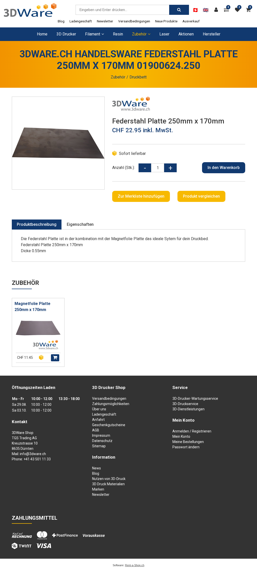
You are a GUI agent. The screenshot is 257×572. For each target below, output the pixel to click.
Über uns (99, 409)
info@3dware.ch (33, 454)
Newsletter (105, 21)
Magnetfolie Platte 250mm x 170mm (32, 306)
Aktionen (186, 34)
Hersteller (211, 34)
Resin (118, 34)
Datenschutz (102, 441)
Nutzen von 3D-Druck (108, 479)
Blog (61, 21)
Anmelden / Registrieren (191, 431)
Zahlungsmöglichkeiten (110, 404)
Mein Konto (181, 436)
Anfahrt (98, 420)
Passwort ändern (186, 447)
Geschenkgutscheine (108, 425)
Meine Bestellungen (188, 442)
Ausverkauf (191, 21)
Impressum (101, 435)
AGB (95, 430)
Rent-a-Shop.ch (134, 565)
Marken (98, 489)
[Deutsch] (195, 10)
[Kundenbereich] (217, 10)
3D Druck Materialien (108, 484)
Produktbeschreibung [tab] (36, 224)
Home (42, 34)
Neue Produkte (166, 21)
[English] (205, 10)
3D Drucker (66, 34)
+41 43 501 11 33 (37, 459)
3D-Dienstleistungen (188, 409)
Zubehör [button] (139, 34)
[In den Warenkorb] (55, 357)
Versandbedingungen (134, 21)
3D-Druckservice (185, 404)
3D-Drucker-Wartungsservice (195, 399)
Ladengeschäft (81, 21)
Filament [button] (92, 34)
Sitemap (99, 446)
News (96, 468)
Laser (164, 34)
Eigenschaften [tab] (80, 224)
